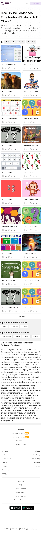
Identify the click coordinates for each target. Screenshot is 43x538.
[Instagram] (27, 529)
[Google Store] (28, 508)
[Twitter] (20, 529)
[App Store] (15, 508)
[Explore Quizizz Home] (6, 3)
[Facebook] (23, 529)
